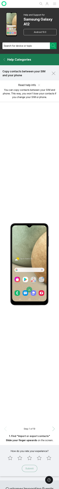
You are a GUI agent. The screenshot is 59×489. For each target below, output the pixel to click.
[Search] (53, 45)
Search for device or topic (18, 45)
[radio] (10, 458)
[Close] (54, 73)
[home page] (4, 6)
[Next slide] (54, 429)
